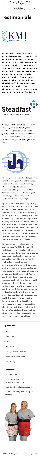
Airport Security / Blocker (15, 357)
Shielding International (16, 454)
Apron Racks (9, 347)
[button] (4, 8)
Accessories (9, 337)
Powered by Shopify (31, 454)
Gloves (7, 342)
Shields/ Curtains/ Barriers (15, 352)
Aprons (7, 332)
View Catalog (9, 362)
